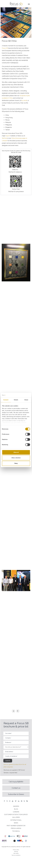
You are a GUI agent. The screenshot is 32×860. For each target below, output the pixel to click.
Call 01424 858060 (16, 782)
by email (24, 100)
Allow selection (16, 457)
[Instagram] (10, 801)
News (16, 823)
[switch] (27, 434)
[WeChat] (27, 801)
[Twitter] (7, 801)
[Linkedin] (19, 801)
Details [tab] (16, 400)
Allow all (16, 452)
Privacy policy (16, 849)
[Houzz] (24, 801)
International (16, 820)
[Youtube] (13, 801)
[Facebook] (4, 801)
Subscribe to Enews (16, 794)
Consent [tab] (5, 400)
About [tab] (26, 400)
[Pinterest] (21, 801)
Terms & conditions (16, 855)
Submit (7, 760)
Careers (16, 812)
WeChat (4, 138)
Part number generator (16, 825)
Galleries (16, 817)
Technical (16, 831)
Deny (16, 463)
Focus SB (5, 48)
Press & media (16, 828)
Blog (16, 809)
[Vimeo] (15, 801)
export (8, 136)
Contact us (16, 788)
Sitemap (16, 851)
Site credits (16, 853)
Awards (16, 806)
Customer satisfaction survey (16, 814)
